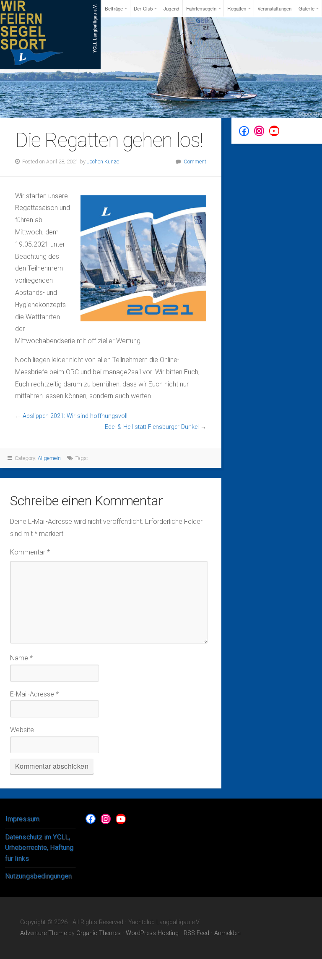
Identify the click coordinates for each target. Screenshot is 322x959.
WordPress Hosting (152, 933)
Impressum (22, 819)
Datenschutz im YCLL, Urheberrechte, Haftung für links (39, 847)
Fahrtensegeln (201, 8)
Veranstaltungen (274, 8)
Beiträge (114, 8)
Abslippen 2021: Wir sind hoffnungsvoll (75, 416)
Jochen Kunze (103, 161)
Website (22, 730)
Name (21, 658)
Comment (195, 161)
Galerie (306, 8)
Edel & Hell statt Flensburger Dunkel (152, 427)
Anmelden (227, 933)
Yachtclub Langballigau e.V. (50, 34)
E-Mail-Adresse (34, 694)
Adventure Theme (43, 933)
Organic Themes (98, 933)
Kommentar (30, 552)
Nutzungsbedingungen (38, 876)
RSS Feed (196, 933)
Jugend (171, 8)
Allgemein (49, 458)
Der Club (143, 8)
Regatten (236, 8)
